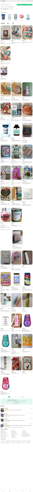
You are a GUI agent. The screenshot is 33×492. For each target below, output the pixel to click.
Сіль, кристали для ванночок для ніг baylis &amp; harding (5, 268)
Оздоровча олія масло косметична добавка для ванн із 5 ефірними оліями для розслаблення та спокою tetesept (18, 426)
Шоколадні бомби (3, 431)
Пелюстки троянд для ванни (5, 435)
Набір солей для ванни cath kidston (6, 43)
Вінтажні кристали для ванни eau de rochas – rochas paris (16, 120)
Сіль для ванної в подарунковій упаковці (15, 183)
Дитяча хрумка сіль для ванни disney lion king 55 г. (26, 351)
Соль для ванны (24, 311)
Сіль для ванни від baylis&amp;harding (25, 142)
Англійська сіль (13, 430)
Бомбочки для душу (3, 437)
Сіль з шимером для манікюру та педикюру (5, 63)
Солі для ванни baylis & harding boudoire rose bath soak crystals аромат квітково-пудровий (5, 204)
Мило (23, 442)
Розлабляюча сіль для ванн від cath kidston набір (6, 162)
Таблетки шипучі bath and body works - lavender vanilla (15, 290)
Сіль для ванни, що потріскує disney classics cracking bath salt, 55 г (5, 290)
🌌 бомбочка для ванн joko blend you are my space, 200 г (27, 331)
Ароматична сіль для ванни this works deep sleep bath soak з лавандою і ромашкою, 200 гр (26, 205)
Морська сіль (24, 373)
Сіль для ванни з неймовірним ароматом (5, 183)
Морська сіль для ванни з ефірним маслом (27, 43)
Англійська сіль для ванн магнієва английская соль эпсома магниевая (15, 415)
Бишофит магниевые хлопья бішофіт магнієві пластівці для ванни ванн (15, 420)
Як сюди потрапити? (9, 229)
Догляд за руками (27, 442)
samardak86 (6, 408)
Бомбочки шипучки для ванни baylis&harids (15, 353)
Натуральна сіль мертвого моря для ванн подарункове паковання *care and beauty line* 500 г (27, 290)
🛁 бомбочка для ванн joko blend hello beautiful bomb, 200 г (5, 351)
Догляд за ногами (18, 442)
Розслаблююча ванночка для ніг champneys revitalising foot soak (16, 140)
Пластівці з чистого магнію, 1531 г (5, 330)
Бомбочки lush (13, 437)
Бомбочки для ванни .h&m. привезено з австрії (26, 100)
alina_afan (6, 413)
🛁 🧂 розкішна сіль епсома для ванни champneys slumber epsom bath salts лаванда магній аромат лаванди (5, 374)
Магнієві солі (13, 435)
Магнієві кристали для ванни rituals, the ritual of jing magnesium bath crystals (5, 311)
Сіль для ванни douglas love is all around (16, 331)
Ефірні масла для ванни (25, 436)
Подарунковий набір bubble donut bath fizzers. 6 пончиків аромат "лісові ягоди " (16, 269)
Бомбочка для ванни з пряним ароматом (5, 227)
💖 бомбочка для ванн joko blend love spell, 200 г (5, 394)
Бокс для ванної (13, 436)
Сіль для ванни (13, 311)
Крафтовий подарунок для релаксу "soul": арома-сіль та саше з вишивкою (4, 79)
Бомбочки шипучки (3, 436)
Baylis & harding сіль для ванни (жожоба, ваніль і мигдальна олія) (17, 248)
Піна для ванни (3, 442)
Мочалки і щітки (8, 442)
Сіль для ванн (24, 267)
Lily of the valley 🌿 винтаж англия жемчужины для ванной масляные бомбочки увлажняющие (27, 162)
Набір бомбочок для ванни (15, 373)
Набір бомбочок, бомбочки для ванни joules (15, 43)
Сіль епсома (24, 430)
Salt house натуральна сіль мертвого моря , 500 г (4, 140)
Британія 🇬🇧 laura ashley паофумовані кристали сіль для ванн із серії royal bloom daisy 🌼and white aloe (16, 100)
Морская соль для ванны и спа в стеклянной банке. (16, 162)
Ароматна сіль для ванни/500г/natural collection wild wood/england (16, 225)
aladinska (6, 423)
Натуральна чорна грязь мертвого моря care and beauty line (27, 183)
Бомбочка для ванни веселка (26, 435)
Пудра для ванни (13, 431)
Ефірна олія (13, 442)
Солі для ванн (24, 431)
